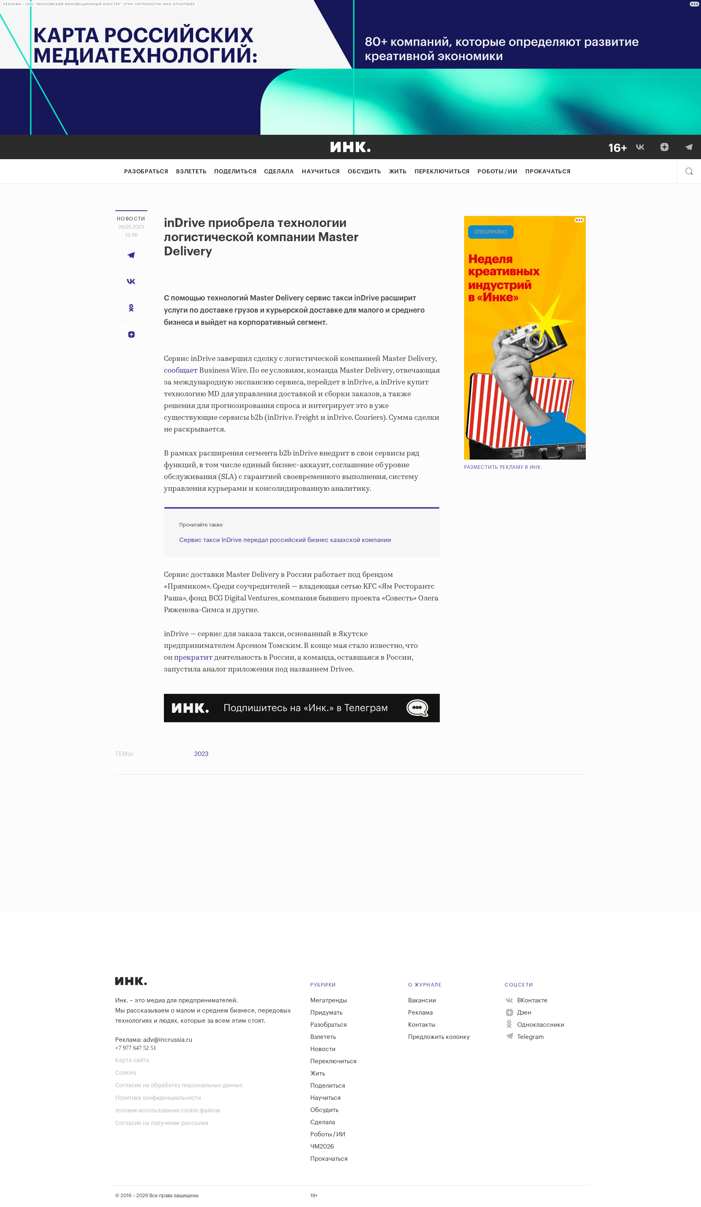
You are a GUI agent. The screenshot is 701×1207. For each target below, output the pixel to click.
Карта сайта (132, 1060)
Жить (398, 172)
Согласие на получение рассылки (161, 1123)
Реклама (420, 1013)
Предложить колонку (439, 1037)
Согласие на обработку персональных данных (179, 1085)
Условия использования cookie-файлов (167, 1111)
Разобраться (146, 172)
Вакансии (422, 1001)
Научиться (321, 172)
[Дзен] (664, 147)
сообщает (181, 370)
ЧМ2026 (322, 1147)
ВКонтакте (532, 1001)
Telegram (530, 1037)
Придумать (326, 1013)
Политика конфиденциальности (158, 1098)
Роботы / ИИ (497, 172)
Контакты (422, 1025)
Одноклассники (540, 1025)
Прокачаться (548, 172)
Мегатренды (328, 1001)
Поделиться (235, 172)
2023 (201, 754)
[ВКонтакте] (640, 147)
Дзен (523, 1013)
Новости (322, 1049)
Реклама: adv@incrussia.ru (153, 1040)
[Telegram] (689, 147)
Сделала (279, 172)
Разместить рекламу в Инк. (503, 467)
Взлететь (191, 172)
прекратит (193, 657)
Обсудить (364, 172)
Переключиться (442, 172)
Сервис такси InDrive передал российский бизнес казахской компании (285, 540)
